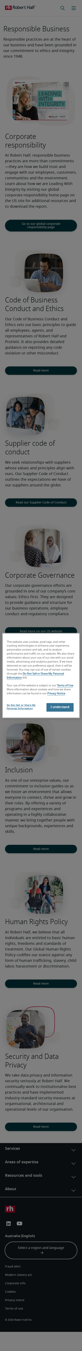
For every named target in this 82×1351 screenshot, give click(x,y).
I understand (60, 707)
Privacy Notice (56, 693)
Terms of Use (65, 685)
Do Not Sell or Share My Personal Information (21, 707)
